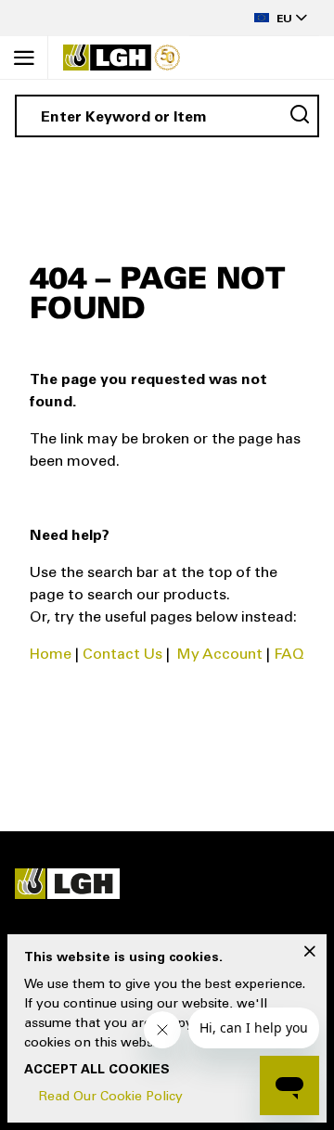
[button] (254, 18)
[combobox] (167, 116)
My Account (220, 655)
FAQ (289, 655)
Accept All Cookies (97, 1070)
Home (50, 655)
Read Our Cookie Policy (111, 1097)
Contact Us (122, 655)
